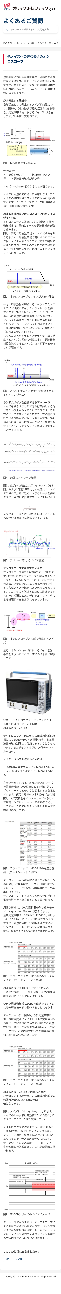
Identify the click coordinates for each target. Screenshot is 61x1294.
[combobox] (30, 29)
